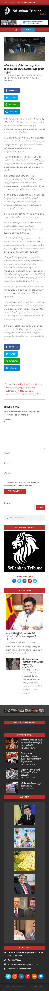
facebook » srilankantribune (20, 969)
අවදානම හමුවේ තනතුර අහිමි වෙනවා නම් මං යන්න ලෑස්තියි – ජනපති (22, 636)
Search (7, 503)
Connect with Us (24, 577)
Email (7, 463)
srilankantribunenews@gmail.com (23, 964)
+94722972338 (14, 960)
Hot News (11, 78)
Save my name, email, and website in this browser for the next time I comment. (21, 484)
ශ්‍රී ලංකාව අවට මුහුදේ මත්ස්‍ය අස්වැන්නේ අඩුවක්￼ (30, 772)
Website (7, 473)
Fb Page (28, 30)
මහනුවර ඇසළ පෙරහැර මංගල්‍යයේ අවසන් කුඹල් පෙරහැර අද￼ (31, 742)
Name (7, 453)
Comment (7, 421)
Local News (23, 78)
